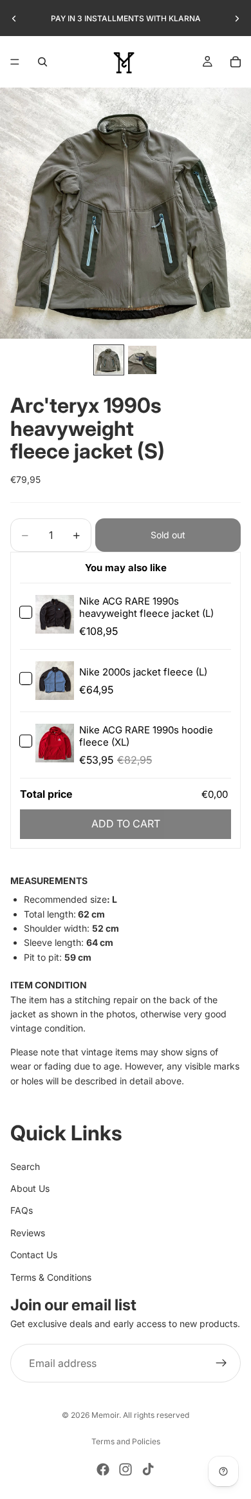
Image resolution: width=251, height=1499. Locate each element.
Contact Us (33, 1254)
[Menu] (15, 62)
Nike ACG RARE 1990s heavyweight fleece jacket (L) (146, 607)
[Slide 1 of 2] (109, 360)
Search (25, 1166)
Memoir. (106, 1415)
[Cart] (235, 62)
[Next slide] (237, 19)
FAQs (21, 1210)
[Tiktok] (148, 1469)
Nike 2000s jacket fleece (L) (143, 672)
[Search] (42, 62)
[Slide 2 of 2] (142, 360)
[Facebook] (103, 1469)
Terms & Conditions (50, 1277)
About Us (30, 1188)
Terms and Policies (125, 1441)
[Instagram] (125, 1469)
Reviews (27, 1232)
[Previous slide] (14, 19)
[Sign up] (221, 1363)
